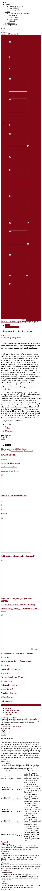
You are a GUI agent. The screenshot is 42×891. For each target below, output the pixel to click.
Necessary (6, 761)
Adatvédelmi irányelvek (12, 712)
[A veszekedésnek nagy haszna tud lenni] (19, 649)
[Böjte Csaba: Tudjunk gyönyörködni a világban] (16, 594)
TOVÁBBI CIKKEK (8, 455)
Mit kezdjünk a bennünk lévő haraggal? (18, 556)
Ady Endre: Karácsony (18, 279)
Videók (7, 12)
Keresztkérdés (13, 19)
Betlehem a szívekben (18, 129)
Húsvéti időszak (14, 8)
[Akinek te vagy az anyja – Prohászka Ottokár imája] (18, 605)
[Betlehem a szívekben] (17, 125)
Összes (11, 217)
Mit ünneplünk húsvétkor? (19, 227)
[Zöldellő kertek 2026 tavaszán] (18, 91)
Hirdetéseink (13, 15)
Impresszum (8, 708)
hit (6, 430)
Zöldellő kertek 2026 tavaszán (22, 95)
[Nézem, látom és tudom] (5, 665)
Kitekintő (12, 21)
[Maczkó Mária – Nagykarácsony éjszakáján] (18, 296)
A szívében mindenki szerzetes (19, 13)
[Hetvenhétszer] (7, 697)
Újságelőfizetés (10, 23)
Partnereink (8, 714)
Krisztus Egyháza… (9, 685)
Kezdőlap (4, 322)
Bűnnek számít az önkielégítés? (14, 496)
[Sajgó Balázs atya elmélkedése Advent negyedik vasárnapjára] (25, 159)
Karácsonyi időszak (15, 10)
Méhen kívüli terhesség (10, 463)
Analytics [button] (4, 861)
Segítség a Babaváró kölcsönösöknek (24, 74)
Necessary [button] (4, 759)
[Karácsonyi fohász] (18, 208)
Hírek (7, 2)
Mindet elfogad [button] (18, 726)
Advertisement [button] (5, 870)
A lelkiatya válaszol (11, 25)
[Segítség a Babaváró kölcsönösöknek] (25, 70)
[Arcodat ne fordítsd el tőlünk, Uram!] (5, 657)
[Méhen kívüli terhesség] (4, 459)
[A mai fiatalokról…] (7, 689)
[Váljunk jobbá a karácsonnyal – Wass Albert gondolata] (21, 146)
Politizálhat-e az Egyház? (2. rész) (22, 451)
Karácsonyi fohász (16, 212)
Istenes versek (13, 17)
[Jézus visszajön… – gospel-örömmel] (18, 267)
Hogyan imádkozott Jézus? (12, 677)
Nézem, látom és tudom (10, 669)
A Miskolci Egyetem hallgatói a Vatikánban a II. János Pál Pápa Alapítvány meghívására (22, 51)
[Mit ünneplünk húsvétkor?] (21, 223)
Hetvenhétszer (6, 701)
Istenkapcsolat (9, 432)
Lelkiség (7, 4)
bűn (6, 426)
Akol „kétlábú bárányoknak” (17, 449)
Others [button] (3, 881)
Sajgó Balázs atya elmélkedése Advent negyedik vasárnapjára (22, 164)
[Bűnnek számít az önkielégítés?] (13, 492)
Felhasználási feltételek (12, 710)
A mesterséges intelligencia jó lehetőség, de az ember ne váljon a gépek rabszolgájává (23, 189)
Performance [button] (5, 851)
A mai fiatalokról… (9, 693)
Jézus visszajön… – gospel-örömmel (24, 271)
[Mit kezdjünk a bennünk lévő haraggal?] (16, 552)
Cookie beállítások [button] (7, 726)
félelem (7, 428)
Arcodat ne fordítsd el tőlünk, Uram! (16, 661)
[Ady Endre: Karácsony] (20, 276)
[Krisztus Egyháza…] (7, 681)
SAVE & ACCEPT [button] (7, 889)
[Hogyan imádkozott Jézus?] (5, 673)
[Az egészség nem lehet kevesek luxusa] (18, 112)
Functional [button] (4, 842)
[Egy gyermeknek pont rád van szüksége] (15, 57)
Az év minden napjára (16, 6)
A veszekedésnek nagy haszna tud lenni (17, 653)
